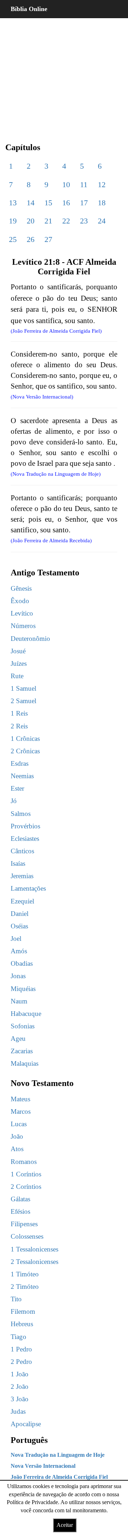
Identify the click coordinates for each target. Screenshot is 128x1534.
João (17, 1136)
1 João (19, 1374)
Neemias (22, 776)
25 (13, 239)
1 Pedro (21, 1349)
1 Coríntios (26, 1174)
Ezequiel (22, 901)
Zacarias (22, 1051)
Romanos (24, 1161)
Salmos (21, 813)
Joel (16, 938)
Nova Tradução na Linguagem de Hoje (58, 1455)
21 (48, 220)
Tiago (18, 1336)
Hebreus (22, 1324)
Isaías (18, 863)
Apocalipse (26, 1424)
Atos (17, 1149)
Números (23, 625)
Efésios (20, 1211)
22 (66, 220)
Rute (17, 676)
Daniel (19, 913)
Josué (18, 651)
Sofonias (22, 1026)
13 (13, 202)
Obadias (22, 963)
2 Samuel (23, 701)
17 (84, 202)
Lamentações (28, 888)
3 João (19, 1399)
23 (84, 220)
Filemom (23, 1311)
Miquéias (23, 988)
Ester (17, 788)
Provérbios (25, 826)
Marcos (21, 1111)
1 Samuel (23, 688)
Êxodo (20, 601)
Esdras (19, 763)
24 (102, 220)
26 (30, 239)
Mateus (20, 1099)
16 (66, 202)
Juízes (19, 663)
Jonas (18, 976)
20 (30, 220)
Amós (19, 951)
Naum (19, 1001)
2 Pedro (21, 1361)
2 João (19, 1386)
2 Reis (19, 726)
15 (48, 202)
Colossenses (27, 1236)
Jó (14, 801)
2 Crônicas (25, 751)
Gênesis (21, 588)
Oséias (19, 926)
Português (29, 1440)
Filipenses (24, 1224)
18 (102, 202)
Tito (16, 1299)
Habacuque (26, 1013)
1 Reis (19, 713)
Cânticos (22, 851)
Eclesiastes (25, 838)
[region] (64, 75)
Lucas (19, 1124)
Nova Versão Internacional (43, 1466)
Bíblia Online (29, 8)
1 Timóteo (25, 1274)
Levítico (22, 613)
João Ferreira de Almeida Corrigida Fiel (59, 1477)
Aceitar (65, 1525)
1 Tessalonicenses (34, 1249)
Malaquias (24, 1063)
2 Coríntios (26, 1186)
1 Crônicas (25, 738)
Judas (18, 1411)
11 (83, 184)
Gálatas (20, 1199)
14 (30, 202)
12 (102, 184)
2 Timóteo (25, 1286)
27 (48, 239)
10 (66, 184)
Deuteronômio (30, 638)
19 (13, 220)
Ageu (18, 1038)
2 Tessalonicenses (34, 1261)
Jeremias (22, 876)
